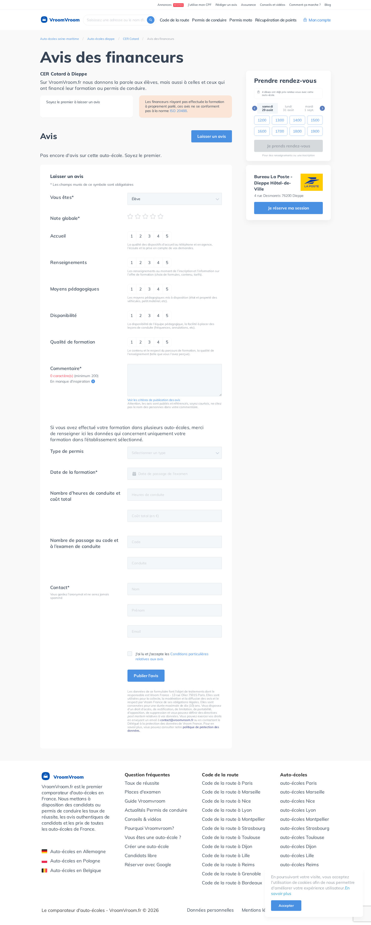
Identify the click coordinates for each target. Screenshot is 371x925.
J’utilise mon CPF (199, 5)
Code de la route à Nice (226, 801)
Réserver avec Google (148, 864)
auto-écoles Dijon (298, 846)
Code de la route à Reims (228, 864)
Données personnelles (210, 910)
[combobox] (119, 20)
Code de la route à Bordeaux (232, 883)
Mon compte (320, 19)
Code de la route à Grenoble (231, 874)
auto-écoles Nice (297, 801)
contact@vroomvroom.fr (176, 720)
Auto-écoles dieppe (100, 39)
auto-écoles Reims (299, 864)
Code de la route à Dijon (227, 846)
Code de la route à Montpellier (233, 819)
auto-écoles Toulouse (302, 837)
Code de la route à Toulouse (231, 837)
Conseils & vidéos (143, 819)
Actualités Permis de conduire (156, 810)
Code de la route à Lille (226, 855)
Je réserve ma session (288, 207)
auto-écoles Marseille (302, 792)
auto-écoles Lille (297, 855)
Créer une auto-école (147, 846)
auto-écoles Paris (298, 783)
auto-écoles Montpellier (304, 819)
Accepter (286, 905)
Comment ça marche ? (305, 5)
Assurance (248, 5)
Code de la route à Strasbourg (233, 828)
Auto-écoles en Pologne (75, 861)
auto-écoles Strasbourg (304, 828)
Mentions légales (259, 910)
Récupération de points (276, 19)
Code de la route (174, 19)
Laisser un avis (211, 136)
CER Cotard (131, 39)
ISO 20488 (178, 111)
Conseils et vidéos (272, 5)
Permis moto (240, 19)
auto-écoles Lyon (298, 810)
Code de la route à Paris (227, 783)
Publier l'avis (146, 675)
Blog (328, 5)
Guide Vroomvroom (145, 801)
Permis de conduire (209, 19)
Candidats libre (141, 855)
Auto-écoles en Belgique (75, 870)
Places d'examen (143, 792)
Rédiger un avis (226, 5)
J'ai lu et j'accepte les (172, 656)
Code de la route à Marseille (231, 792)
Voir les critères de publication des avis (153, 400)
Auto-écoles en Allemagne (78, 851)
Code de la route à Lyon (227, 810)
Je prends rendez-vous (288, 145)
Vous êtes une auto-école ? (153, 837)
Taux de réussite (142, 783)
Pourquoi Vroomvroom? (149, 828)
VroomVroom (64, 20)
